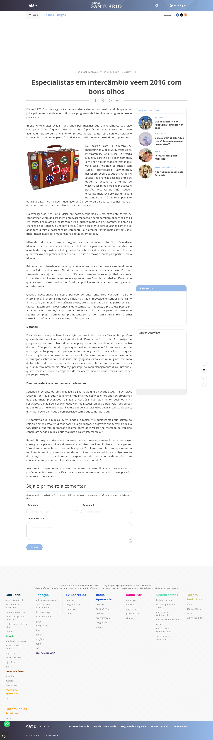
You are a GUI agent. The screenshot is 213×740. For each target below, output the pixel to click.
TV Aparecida (76, 595)
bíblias (190, 604)
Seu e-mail (88, 505)
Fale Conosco (180, 726)
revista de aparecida (11, 691)
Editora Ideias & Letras (16, 711)
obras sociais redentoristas (163, 630)
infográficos (42, 625)
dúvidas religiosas (45, 612)
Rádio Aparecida (104, 597)
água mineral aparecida (12, 606)
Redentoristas (167, 595)
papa (38, 643)
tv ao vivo (70, 609)
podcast (100, 613)
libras (38, 630)
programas (101, 622)
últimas (49, 15)
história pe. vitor (164, 599)
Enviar (34, 547)
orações (40, 639)
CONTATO (45, 726)
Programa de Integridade (133, 726)
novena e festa (14, 671)
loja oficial (10, 662)
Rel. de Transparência (105, 726)
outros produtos (194, 617)
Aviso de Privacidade (78, 726)
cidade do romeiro (15, 612)
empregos (131, 599)
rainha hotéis (12, 685)
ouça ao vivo (102, 608)
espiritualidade (43, 616)
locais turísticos (13, 657)
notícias (9, 666)
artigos (61, 15)
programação (73, 604)
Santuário (13, 595)
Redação (42, 595)
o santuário (11, 676)
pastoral (9, 680)
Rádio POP (134, 595)
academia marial (14, 599)
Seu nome (33, 505)
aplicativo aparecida (46, 599)
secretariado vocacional (162, 637)
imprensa (10, 653)
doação (10, 636)
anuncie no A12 (45, 653)
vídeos (8, 698)
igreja (38, 621)
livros (189, 613)
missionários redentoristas (163, 613)
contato (168, 15)
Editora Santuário (194, 597)
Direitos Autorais (160, 726)
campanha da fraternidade (43, 606)
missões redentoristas (167, 619)
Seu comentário (36, 518)
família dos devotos (15, 641)
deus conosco (193, 608)
